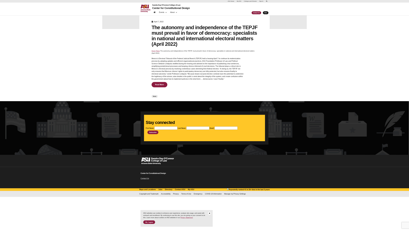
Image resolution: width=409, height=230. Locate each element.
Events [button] (162, 12)
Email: (212, 128)
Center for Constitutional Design (171, 8)
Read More (159, 85)
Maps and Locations (147, 189)
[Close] (209, 213)
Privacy (176, 194)
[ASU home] (146, 8)
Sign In (261, 1)
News (158, 51)
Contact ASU (180, 189)
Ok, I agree (149, 222)
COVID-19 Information (213, 194)
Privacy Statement (187, 217)
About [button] (172, 12)
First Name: (150, 128)
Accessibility (166, 194)
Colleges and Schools (250, 1)
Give (265, 13)
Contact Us (256, 13)
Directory (168, 189)
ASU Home (231, 1)
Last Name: (182, 128)
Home (154, 51)
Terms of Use (186, 194)
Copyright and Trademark (148, 194)
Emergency (198, 194)
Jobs (160, 189)
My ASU (239, 1)
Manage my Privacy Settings (235, 194)
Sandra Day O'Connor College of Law (166, 5)
